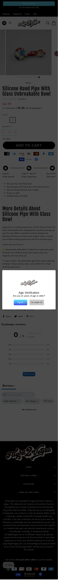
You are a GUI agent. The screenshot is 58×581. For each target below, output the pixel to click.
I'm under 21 (37, 302)
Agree (20, 302)
